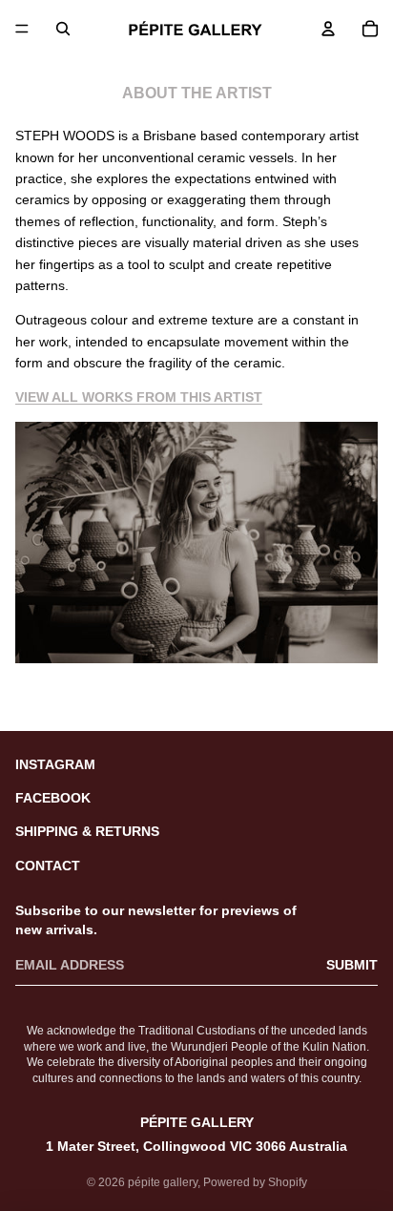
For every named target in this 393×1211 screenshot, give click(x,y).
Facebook (53, 797)
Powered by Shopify (255, 1182)
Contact (47, 865)
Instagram (55, 764)
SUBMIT (352, 964)
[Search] (63, 29)
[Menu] (22, 29)
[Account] (328, 29)
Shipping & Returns (87, 831)
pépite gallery (162, 1182)
